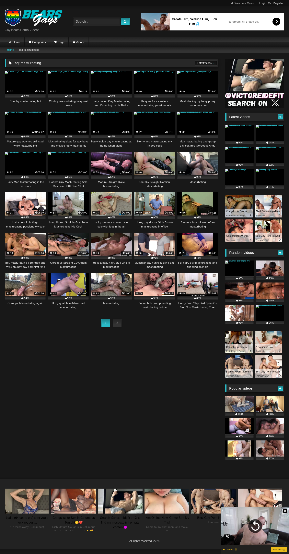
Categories (39, 42)
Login (262, 3)
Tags (61, 42)
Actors (80, 42)
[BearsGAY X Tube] (34, 18)
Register (278, 3)
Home (16, 42)
